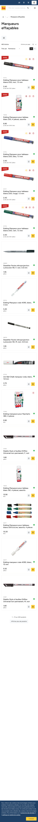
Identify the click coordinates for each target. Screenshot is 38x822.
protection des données (28, 813)
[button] (19, 2)
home (3, 17)
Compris (31, 819)
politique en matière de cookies (11, 815)
